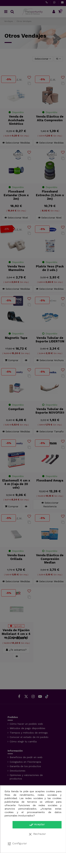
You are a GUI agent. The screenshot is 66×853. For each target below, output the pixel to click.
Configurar (17, 844)
